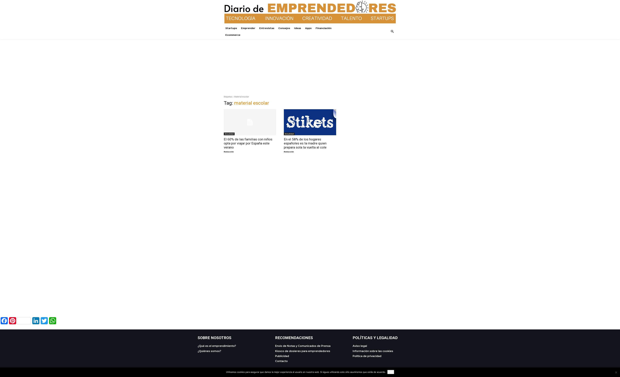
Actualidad (229, 134)
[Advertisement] (310, 61)
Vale (391, 372)
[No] (616, 372)
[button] (392, 31)
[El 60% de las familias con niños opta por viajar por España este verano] (250, 122)
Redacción (229, 151)
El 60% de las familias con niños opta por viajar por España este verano (248, 143)
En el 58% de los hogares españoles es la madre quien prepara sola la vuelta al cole (305, 143)
